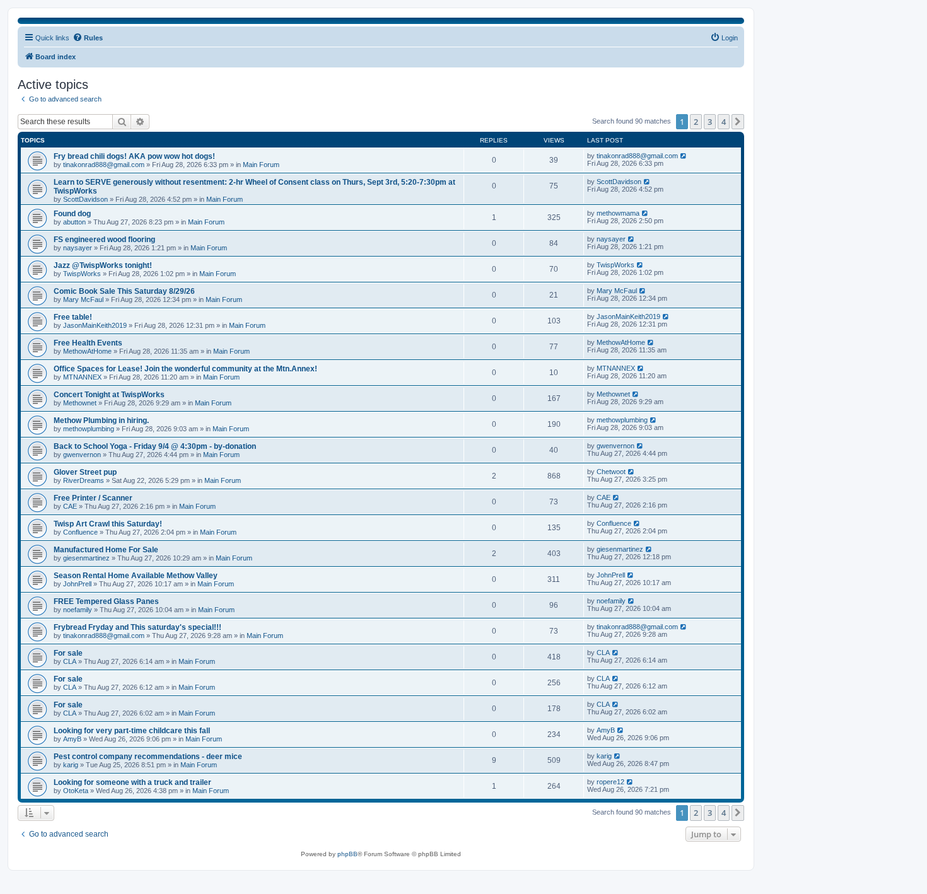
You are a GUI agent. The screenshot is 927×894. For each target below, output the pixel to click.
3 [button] (710, 121)
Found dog (72, 213)
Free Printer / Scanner (93, 498)
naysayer (77, 248)
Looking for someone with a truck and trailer (132, 782)
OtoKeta (75, 790)
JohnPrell (77, 584)
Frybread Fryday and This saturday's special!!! (137, 627)
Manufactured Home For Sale (106, 549)
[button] (738, 121)
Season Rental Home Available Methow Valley (136, 575)
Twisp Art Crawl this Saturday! (108, 524)
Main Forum (261, 164)
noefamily (77, 609)
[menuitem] (724, 37)
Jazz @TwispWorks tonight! (103, 265)
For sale (68, 653)
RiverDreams (83, 480)
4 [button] (723, 121)
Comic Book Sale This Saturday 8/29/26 (124, 291)
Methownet (79, 403)
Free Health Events (88, 343)
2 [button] (696, 121)
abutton (74, 222)
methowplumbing (88, 428)
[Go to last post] (684, 156)
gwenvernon (82, 454)
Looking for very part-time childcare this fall (132, 730)
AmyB (72, 739)
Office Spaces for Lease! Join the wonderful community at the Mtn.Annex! (185, 368)
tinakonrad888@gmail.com (103, 164)
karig (70, 765)
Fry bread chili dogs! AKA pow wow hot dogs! (134, 156)
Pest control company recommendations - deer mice (148, 756)
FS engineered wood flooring (104, 239)
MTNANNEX (82, 377)
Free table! (73, 317)
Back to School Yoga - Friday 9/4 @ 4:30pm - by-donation (155, 446)
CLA (69, 661)
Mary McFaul (83, 299)
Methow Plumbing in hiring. (101, 420)
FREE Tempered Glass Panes (106, 601)
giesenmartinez (86, 558)
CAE (70, 506)
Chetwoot (611, 471)
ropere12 (610, 782)
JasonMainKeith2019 (95, 325)
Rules (93, 38)
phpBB (347, 853)
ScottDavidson (85, 199)
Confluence (80, 532)
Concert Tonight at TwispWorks (109, 394)
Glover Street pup (85, 472)
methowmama (618, 213)
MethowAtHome (87, 351)
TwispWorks (82, 273)
